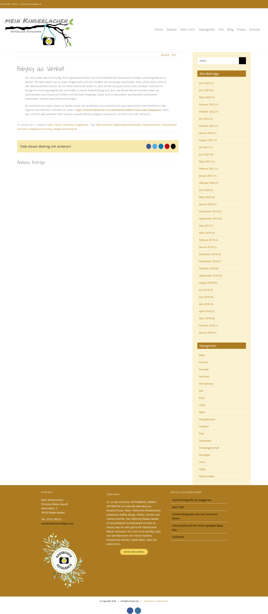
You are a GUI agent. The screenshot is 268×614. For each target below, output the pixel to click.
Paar (201, 433)
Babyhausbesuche (151, 124)
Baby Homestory (104, 124)
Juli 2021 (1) (205, 147)
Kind (201, 398)
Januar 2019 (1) (207, 247)
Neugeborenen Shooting (40, 128)
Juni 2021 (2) (206, 154)
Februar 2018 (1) (208, 325)
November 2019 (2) (210, 211)
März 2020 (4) (207, 197)
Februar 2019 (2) (208, 240)
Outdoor (204, 426)
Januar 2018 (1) (207, 332)
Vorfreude (178, 537)
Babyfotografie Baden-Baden (127, 124)
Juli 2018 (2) (205, 289)
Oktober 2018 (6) (208, 268)
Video (202, 469)
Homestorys (68, 124)
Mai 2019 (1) (206, 225)
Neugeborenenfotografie (65, 128)
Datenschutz (162, 601)
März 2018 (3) (207, 318)
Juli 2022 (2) (205, 118)
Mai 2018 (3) (206, 304)
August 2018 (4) (208, 282)
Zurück (165, 54)
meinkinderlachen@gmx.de (30, 4)
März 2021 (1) (207, 161)
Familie (57, 124)
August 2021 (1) (208, 140)
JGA (201, 390)
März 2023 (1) (207, 97)
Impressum (148, 601)
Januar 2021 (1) (207, 175)
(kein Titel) (178, 507)
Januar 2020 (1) (207, 204)
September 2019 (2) (210, 218)
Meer (202, 412)
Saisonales (205, 440)
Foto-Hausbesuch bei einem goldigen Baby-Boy (197, 527)
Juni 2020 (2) (206, 190)
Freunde (204, 369)
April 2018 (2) (206, 311)
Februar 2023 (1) (208, 104)
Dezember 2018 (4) (210, 254)
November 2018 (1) (210, 261)
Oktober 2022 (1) (208, 111)
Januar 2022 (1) (207, 133)
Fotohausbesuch (169, 124)
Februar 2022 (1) (208, 125)
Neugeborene (81, 124)
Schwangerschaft (209, 447)
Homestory (22, 128)
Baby (50, 124)
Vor (174, 54)
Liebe (202, 405)
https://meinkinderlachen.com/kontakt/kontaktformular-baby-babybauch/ (118, 110)
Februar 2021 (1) (208, 168)
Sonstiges (204, 455)
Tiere (202, 462)
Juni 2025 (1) (206, 83)
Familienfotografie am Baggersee (191, 500)
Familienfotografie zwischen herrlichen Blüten (195, 516)
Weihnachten (207, 476)
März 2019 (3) (207, 232)
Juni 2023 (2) (206, 90)
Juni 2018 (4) (206, 297)
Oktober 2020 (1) (208, 183)
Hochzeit (204, 376)
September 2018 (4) (210, 275)
